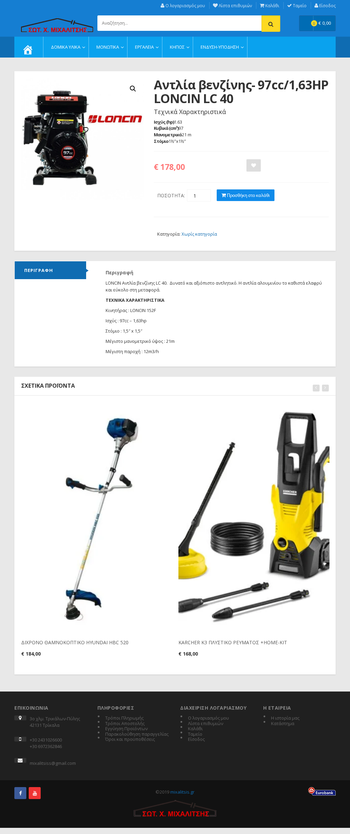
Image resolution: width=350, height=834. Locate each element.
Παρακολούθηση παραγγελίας (137, 734)
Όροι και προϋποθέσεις (130, 739)
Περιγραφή (38, 270)
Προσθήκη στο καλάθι (248, 195)
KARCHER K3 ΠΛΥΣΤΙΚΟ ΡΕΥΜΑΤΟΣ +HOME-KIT (232, 642)
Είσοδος (327, 6)
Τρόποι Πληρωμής (124, 718)
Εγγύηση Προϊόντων (126, 729)
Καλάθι (271, 6)
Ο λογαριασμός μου (184, 6)
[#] (20, 793)
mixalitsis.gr (182, 792)
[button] (133, 89)
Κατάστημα (282, 723)
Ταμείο (299, 6)
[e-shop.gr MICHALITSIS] (57, 21)
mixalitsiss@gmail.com (53, 763)
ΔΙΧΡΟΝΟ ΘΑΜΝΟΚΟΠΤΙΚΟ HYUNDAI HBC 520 (75, 642)
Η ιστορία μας (285, 718)
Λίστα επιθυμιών (235, 6)
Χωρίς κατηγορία (199, 234)
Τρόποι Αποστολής (125, 723)
